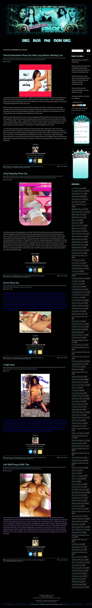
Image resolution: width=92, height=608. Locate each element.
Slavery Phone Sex (77, 533)
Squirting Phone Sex (78, 550)
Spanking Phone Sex (78, 547)
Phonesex (74, 481)
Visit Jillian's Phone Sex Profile (35, 549)
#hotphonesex (85, 137)
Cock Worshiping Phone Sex (80, 274)
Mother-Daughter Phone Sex (80, 429)
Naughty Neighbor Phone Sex (29, 467)
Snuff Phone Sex (77, 544)
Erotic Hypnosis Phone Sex (80, 317)
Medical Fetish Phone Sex (79, 418)
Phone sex (22, 287)
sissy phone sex (26, 277)
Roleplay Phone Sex (52, 467)
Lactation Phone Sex (78, 407)
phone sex (25, 560)
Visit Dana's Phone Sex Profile (35, 447)
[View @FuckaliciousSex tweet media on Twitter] (75, 128)
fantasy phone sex (8, 168)
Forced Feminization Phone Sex (81, 352)
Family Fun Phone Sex (78, 327)
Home (38, 601)
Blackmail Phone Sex (78, 239)
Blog (37, 40)
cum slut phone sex (39, 358)
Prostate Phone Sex (78, 487)
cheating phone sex (29, 166)
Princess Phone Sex (77, 484)
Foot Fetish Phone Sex (78, 345)
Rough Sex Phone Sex (8, 469)
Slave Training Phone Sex (79, 530)
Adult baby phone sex (78, 194)
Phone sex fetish (27, 287)
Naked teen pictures (77, 443)
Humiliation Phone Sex (37, 176)
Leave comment (63, 166)
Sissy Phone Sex (37, 178)
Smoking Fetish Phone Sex (79, 540)
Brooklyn (7, 176)
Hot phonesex (20, 176)
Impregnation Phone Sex (79, 399)
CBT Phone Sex (54, 58)
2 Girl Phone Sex (77, 188)
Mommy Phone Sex (77, 426)
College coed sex (76, 284)
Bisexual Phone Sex (77, 231)
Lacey (6, 58)
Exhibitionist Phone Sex (78, 324)
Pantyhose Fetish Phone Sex (80, 463)
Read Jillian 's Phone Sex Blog (35, 551)
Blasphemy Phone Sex (78, 242)
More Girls (62, 40)
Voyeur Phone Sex (77, 579)
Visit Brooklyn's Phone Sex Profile (35, 265)
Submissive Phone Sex (78, 560)
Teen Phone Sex (76, 565)
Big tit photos (76, 223)
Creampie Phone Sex (78, 289)
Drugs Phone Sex (77, 311)
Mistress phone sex (8, 359)
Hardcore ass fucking (78, 380)
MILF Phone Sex (77, 421)
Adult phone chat (12, 58)
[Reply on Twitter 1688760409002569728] (75, 142)
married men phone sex (32, 457)
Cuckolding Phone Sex (78, 295)
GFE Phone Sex (76, 367)
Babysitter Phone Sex (78, 209)
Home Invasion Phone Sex (79, 385)
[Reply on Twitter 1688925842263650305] (75, 131)
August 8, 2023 (77, 124)
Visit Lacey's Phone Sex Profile (35, 156)
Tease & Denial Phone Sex (79, 563)
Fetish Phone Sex (77, 338)
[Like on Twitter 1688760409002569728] (81, 142)
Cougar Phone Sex (77, 287)
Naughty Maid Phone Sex (79, 446)
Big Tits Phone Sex (77, 226)
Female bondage (76, 332)
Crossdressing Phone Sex (79, 292)
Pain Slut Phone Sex (78, 458)
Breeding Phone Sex (78, 253)
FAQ (47, 40)
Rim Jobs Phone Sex (78, 495)
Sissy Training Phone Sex (79, 527)
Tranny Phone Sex (77, 573)
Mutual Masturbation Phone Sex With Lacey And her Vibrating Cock (33, 55)
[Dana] (35, 440)
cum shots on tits (38, 166)
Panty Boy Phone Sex (19, 178)
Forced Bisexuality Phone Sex (80, 348)
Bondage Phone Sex (77, 248)
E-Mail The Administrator (35, 604)
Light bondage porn (77, 410)
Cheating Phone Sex (28, 285)
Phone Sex (38, 467)
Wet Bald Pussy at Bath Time (16, 464)
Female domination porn (78, 335)
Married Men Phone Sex (79, 412)
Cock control (26, 367)
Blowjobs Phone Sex (78, 245)
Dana (6, 367)
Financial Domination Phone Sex (80, 341)
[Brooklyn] (35, 258)
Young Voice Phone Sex (78, 587)
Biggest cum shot (47, 58)
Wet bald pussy (30, 469)
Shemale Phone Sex (77, 522)
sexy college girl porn (16, 277)
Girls (26, 40)
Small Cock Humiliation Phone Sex (48, 178)
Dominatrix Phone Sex (34, 367)
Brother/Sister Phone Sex (79, 256)
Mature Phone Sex (55, 285)
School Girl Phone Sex (78, 509)
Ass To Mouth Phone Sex (37, 58)
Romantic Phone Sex (61, 467)
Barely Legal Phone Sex (79, 212)
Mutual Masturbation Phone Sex (38, 59)
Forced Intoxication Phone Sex (80, 357)
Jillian (6, 467)
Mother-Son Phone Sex (79, 433)
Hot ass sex (75, 388)
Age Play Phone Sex (20, 58)
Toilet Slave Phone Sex (78, 571)
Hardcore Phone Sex (78, 382)
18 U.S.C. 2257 (43, 601)
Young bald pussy (37, 469)
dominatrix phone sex (20, 457)
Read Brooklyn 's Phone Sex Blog (35, 267)
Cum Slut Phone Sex (17, 59)
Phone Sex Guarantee (50, 601)
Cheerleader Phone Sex (79, 268)
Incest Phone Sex (46, 176)
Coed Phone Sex (76, 281)
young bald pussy (18, 561)
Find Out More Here (79, 110)
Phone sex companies (78, 476)
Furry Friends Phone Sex (79, 361)
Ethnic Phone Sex (43, 367)
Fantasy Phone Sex (26, 59)
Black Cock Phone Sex (78, 234)
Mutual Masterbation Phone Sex (21, 168)
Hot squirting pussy (28, 176)
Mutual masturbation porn (79, 441)
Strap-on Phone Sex (78, 557)
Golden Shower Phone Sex (79, 372)
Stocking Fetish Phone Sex (79, 553)
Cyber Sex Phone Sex (78, 303)
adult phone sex (9, 358)
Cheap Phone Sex (20, 285)
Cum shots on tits (9, 59)
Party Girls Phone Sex (78, 468)
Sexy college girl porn (28, 178)
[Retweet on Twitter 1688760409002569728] (78, 142)
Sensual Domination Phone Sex (19, 469)
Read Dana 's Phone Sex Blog (35, 449)
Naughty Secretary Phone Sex (80, 453)
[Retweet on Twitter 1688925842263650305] (78, 131)
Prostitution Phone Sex (78, 490)
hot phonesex (8, 276)
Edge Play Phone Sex (78, 314)
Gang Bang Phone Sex (78, 364)
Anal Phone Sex (28, 58)
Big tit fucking (76, 220)
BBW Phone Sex (77, 215)
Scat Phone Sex (76, 506)
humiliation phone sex (18, 276)
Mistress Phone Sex (54, 176)
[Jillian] (35, 543)
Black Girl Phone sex (78, 237)
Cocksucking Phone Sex (79, 278)
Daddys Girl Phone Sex (78, 306)
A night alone (9, 364)
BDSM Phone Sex (77, 217)
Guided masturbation (52, 367)
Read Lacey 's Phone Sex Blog (35, 158)
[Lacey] (35, 149)
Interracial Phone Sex (78, 404)
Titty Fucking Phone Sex (79, 568)
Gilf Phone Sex (76, 370)
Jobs (55, 601)
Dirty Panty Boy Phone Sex (15, 173)
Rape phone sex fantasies (79, 492)
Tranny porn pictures (78, 576)
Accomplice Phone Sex (78, 191)
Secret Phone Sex (11, 283)
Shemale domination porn (79, 519)
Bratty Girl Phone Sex (78, 250)
